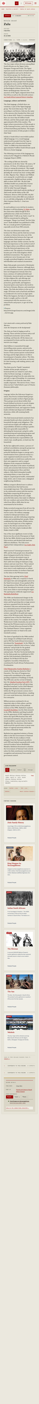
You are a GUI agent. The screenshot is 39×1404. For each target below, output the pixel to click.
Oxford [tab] (20, 770)
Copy (32, 775)
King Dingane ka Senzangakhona (14, 864)
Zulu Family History (16, 823)
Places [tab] (24, 1096)
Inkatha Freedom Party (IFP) (20, 682)
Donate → (7, 1059)
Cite (22, 40)
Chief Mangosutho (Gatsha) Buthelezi (17, 669)
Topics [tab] (17, 1096)
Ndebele (11, 1032)
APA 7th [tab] (7, 769)
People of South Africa (27, 9)
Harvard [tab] (13, 770)
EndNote (7, 791)
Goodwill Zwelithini (11, 710)
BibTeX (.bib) (14, 788)
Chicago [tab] (30, 770)
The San (11, 992)
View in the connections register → (17, 1108)
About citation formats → (27, 791)
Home (3, 9)
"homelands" (19, 643)
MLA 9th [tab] (25, 769)
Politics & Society (12, 9)
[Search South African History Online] (17, 3)
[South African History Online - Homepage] (4, 3)
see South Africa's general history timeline (18, 97)
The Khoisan (13, 949)
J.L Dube (26, 209)
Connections (9, 40)
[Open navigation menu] (35, 3)
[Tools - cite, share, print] (21, 3)
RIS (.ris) (24, 788)
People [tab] (9, 1096)
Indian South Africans (16, 908)
